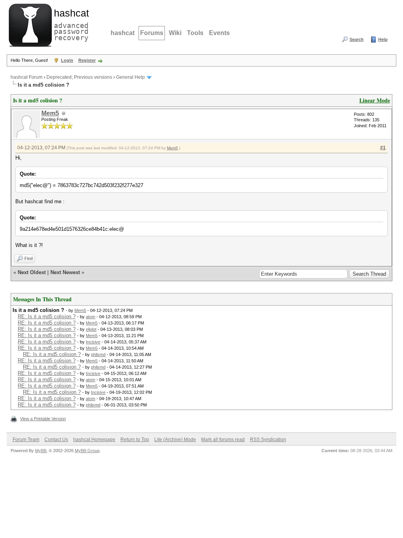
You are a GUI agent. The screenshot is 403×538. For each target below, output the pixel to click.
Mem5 (50, 113)
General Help (130, 77)
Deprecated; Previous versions (79, 77)
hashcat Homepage (94, 439)
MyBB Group (87, 450)
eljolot (91, 329)
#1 (383, 147)
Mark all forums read (223, 439)
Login (67, 60)
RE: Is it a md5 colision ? (47, 316)
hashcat (123, 33)
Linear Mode (374, 100)
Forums (151, 33)
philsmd (98, 354)
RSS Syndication (268, 439)
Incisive (93, 341)
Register (87, 60)
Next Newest (65, 272)
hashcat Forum (27, 77)
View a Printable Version (43, 418)
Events (219, 33)
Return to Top (134, 439)
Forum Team (26, 439)
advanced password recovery (69, 24)
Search (356, 39)
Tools (195, 33)
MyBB (40, 450)
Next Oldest (32, 272)
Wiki (175, 33)
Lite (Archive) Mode (175, 439)
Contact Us (56, 439)
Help (383, 39)
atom (90, 316)
